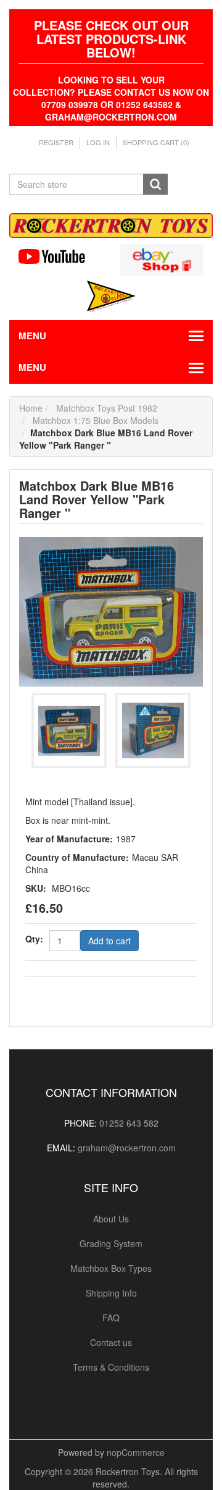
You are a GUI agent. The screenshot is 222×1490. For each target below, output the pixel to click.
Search (155, 184)
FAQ (111, 1317)
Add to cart (109, 940)
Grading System (111, 1243)
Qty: (34, 939)
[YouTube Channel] (60, 256)
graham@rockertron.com (127, 1147)
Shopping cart (156, 142)
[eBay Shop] (162, 259)
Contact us (111, 1342)
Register (56, 142)
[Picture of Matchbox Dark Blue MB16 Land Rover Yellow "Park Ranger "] (111, 610)
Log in (98, 142)
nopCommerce (136, 1452)
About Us (111, 1219)
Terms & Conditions (111, 1367)
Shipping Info (111, 1293)
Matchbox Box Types (111, 1268)
